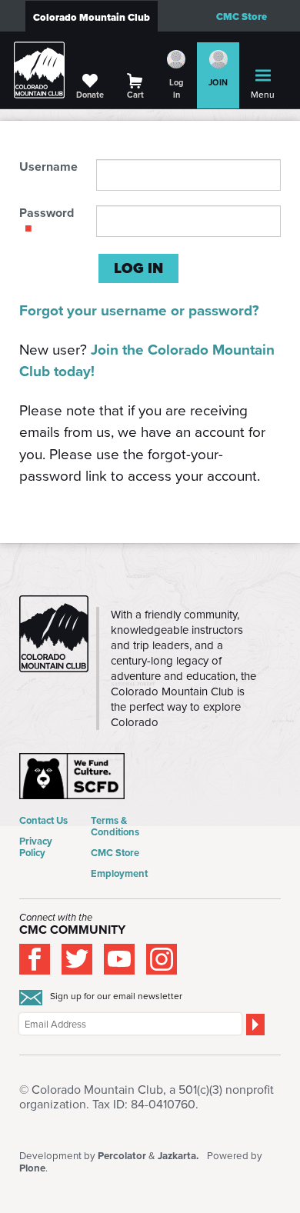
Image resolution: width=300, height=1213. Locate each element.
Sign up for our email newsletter (116, 996)
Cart (135, 94)
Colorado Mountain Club (91, 17)
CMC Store (241, 16)
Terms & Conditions (115, 826)
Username (48, 167)
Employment (119, 873)
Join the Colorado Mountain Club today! (147, 360)
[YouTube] (119, 959)
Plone (32, 1168)
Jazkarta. (178, 1155)
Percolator (122, 1155)
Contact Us (43, 820)
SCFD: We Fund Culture (73, 776)
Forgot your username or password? (139, 310)
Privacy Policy (35, 846)
